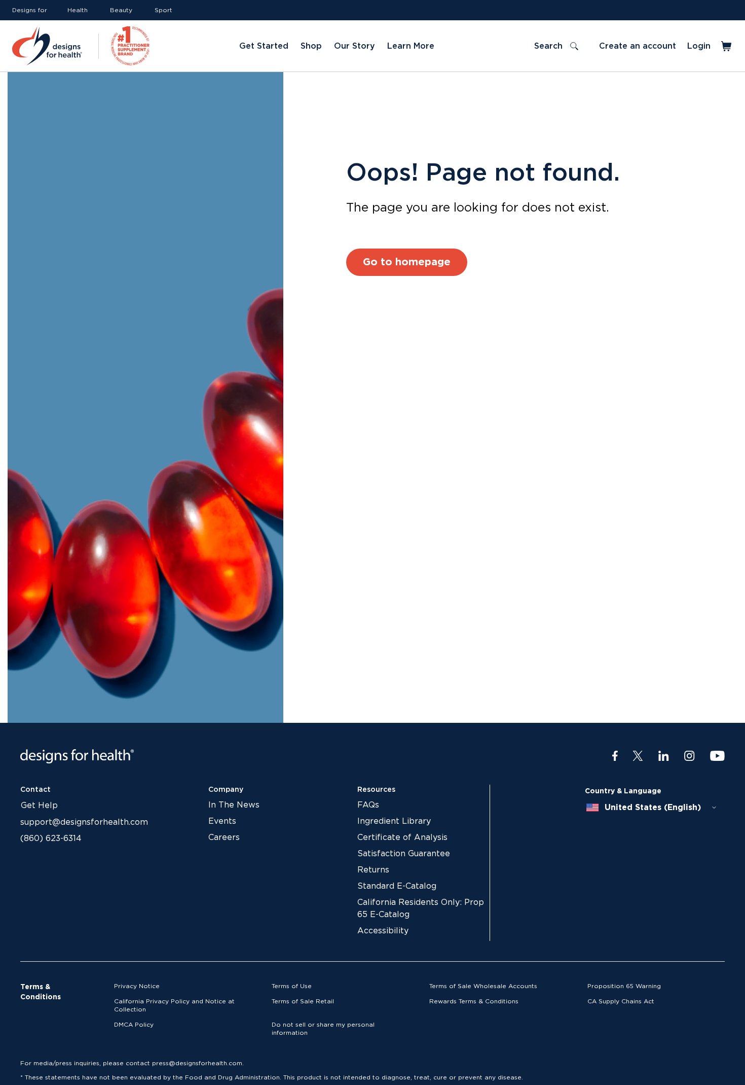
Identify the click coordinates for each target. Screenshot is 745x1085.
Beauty (121, 10)
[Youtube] (717, 756)
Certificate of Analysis (402, 837)
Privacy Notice (137, 986)
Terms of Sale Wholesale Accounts (483, 986)
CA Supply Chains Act (620, 1001)
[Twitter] (637, 756)
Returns (373, 870)
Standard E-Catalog (396, 886)
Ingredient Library (394, 821)
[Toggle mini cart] (727, 46)
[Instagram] (689, 756)
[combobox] (652, 807)
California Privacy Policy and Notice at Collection (174, 1005)
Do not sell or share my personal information (323, 1029)
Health (77, 10)
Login (699, 46)
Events (222, 821)
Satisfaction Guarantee (403, 854)
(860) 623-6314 (51, 838)
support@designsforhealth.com (84, 822)
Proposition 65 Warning (624, 986)
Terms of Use (292, 986)
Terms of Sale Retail (303, 1001)
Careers (224, 837)
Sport (163, 10)
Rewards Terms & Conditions (473, 1001)
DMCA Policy (134, 1025)
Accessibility (382, 931)
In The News (233, 805)
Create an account (637, 46)
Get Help (39, 805)
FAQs (368, 805)
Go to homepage (407, 262)
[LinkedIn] (663, 756)
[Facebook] (615, 756)
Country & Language (623, 791)
